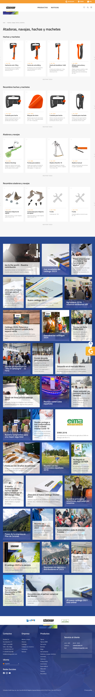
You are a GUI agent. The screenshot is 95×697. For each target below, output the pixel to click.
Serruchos (43, 644)
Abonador (43, 669)
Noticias (55, 7)
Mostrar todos (47, 79)
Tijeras (42, 639)
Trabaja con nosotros (28, 647)
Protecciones (44, 661)
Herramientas (44, 651)
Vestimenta (43, 664)
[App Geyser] (70, 2)
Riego (41, 649)
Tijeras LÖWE (44, 642)
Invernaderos (44, 666)
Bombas (42, 647)
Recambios (43, 673)
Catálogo (24, 644)
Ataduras (42, 659)
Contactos (24, 649)
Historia (24, 642)
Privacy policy (88, 690)
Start (4, 22)
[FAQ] (89, 2)
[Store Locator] (80, 2)
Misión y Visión (26, 639)
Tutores (42, 671)
